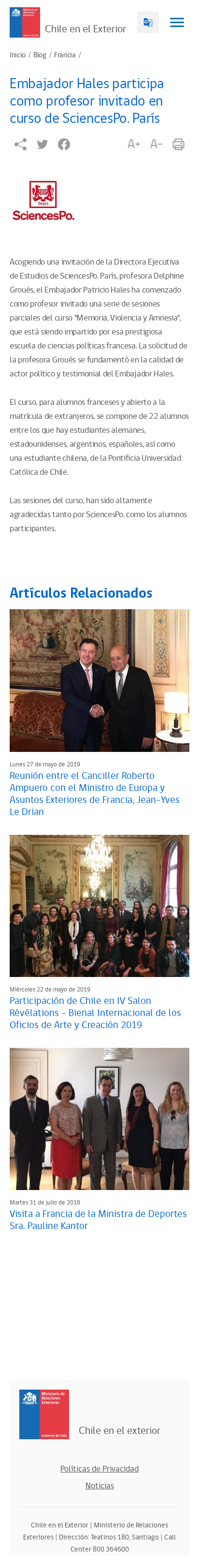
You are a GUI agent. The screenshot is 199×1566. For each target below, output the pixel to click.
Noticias (99, 1486)
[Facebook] (64, 144)
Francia (65, 55)
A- (156, 144)
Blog (39, 55)
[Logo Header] (25, 22)
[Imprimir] (178, 144)
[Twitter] (42, 144)
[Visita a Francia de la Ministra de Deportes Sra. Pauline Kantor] (99, 1119)
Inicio (18, 55)
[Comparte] (20, 144)
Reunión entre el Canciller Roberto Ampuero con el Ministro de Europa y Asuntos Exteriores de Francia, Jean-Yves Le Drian (95, 794)
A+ (134, 144)
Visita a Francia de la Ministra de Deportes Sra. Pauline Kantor (98, 1220)
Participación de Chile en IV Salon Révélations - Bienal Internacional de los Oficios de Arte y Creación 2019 (95, 1013)
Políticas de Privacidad (99, 1469)
